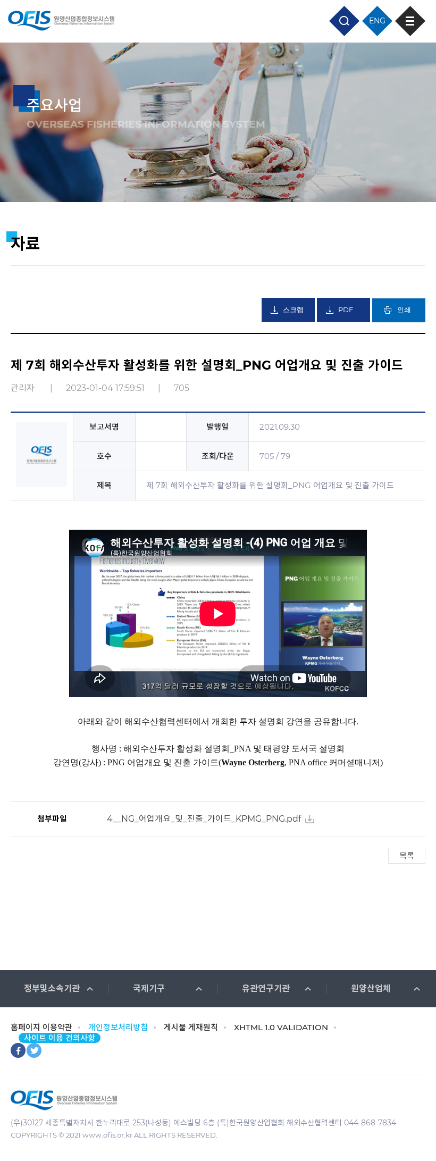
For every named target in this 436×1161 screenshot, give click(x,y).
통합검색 (344, 21)
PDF (345, 309)
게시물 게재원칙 (191, 1027)
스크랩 (293, 310)
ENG (377, 21)
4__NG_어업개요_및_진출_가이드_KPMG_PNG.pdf (204, 819)
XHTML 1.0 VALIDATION (281, 1027)
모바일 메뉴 (410, 21)
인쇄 (404, 310)
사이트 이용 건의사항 (59, 1038)
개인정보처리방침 (118, 1027)
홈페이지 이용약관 (41, 1027)
